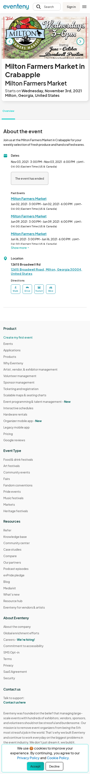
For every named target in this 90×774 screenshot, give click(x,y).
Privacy (8, 665)
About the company (17, 626)
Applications (12, 350)
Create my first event (18, 337)
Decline (54, 766)
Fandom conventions (17, 485)
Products (9, 356)
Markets (9, 504)
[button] (47, 7)
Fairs (6, 479)
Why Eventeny (13, 363)
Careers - (19, 639)
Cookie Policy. (58, 758)
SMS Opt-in (11, 652)
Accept (35, 766)
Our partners (12, 562)
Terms (7, 659)
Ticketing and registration (21, 389)
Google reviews (14, 440)
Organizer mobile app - (22, 421)
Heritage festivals (15, 511)
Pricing (8, 434)
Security (9, 678)
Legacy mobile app (16, 427)
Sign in (71, 7)
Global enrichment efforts (21, 633)
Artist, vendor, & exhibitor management (30, 369)
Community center (16, 543)
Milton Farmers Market (28, 198)
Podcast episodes (15, 569)
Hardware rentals (15, 414)
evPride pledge (13, 575)
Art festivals (11, 466)
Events (8, 343)
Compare (10, 556)
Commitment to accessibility (23, 646)
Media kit (9, 588)
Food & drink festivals (18, 459)
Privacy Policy (28, 758)
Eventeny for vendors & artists (24, 607)
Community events (16, 472)
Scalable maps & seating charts (24, 395)
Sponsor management (19, 382)
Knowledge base (15, 537)
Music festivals (13, 498)
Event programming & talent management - (37, 401)
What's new (11, 594)
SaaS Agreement (15, 671)
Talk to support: (14, 700)
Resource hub (12, 601)
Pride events (12, 491)
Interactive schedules (18, 408)
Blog (6, 581)
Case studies (12, 549)
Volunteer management (19, 376)
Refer (7, 530)
